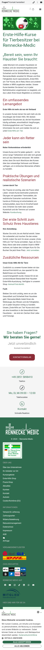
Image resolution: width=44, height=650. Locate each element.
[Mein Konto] (30, 9)
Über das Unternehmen (12, 467)
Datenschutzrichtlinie (28, 635)
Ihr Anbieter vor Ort (10, 471)
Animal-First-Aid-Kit (16, 284)
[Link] (33, 2)
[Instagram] (14, 585)
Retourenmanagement (12, 523)
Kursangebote (8, 475)
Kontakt (22, 408)
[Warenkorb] (33, 9)
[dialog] (22, 629)
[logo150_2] (22, 593)
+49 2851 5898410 (22, 376)
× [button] (41, 612)
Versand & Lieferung (11, 512)
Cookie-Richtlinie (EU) (12, 501)
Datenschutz (8, 527)
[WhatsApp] (28, 585)
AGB (4, 534)
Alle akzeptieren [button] (22, 642)
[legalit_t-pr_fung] (12, 450)
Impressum (7, 530)
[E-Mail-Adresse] (33, 585)
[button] (22, 638)
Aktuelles (6, 486)
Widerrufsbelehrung (11, 519)
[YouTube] (10, 585)
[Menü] (41, 9)
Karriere (6, 490)
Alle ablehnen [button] (21, 646)
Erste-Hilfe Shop (9, 478)
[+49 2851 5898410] (22, 372)
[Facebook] (5, 585)
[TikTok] (19, 585)
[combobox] (38, 612)
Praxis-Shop (8, 482)
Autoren (6, 497)
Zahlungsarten (9, 516)
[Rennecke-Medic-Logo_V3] (10, 9)
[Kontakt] (22, 403)
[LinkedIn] (24, 585)
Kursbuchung (15, 212)
